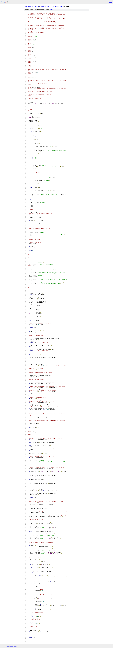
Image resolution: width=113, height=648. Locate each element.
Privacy (11, 646)
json (111, 646)
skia (25, 6)
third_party (31, 6)
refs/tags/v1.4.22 (44, 6)
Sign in (110, 2)
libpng (37, 6)
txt (107, 646)
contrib (54, 6)
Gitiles (8, 646)
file (51, 9)
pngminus (60, 6)
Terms (15, 646)
